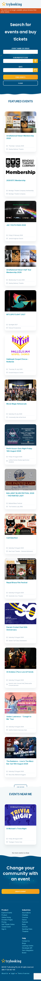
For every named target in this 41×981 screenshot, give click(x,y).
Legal (13, 973)
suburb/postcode (20, 58)
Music (24, 924)
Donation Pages (7, 920)
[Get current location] (35, 61)
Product (4, 915)
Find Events (20, 77)
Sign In (4, 929)
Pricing (4, 922)
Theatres (25, 931)
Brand (24, 953)
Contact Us (26, 941)
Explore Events (7, 913)
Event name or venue (20, 48)
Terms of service (23, 973)
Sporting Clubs (27, 929)
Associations (26, 913)
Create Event (20, 891)
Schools (25, 927)
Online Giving (6, 917)
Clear (20, 83)
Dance (24, 920)
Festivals (25, 922)
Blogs (24, 943)
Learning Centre (27, 946)
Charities (25, 915)
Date (20, 67)
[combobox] (20, 61)
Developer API (27, 948)
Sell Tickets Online (8, 924)
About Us (5, 973)
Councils (25, 917)
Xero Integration (27, 950)
